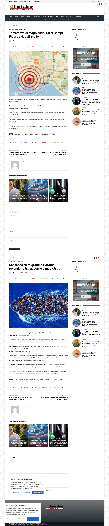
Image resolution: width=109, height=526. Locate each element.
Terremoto (52, 134)
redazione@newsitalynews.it (60, 515)
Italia (24, 29)
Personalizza (10, 519)
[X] (95, 1)
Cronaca (15, 25)
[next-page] (13, 205)
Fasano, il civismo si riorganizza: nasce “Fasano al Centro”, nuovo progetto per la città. (18, 198)
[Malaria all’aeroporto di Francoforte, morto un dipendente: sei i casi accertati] (76, 121)
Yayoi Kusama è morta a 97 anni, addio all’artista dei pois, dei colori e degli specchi (90, 112)
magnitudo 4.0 (25, 134)
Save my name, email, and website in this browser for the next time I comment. (31, 245)
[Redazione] (10, 41)
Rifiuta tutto (21, 519)
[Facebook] (91, 1)
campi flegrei (17, 134)
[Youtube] (99, 1)
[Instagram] (93, 1)
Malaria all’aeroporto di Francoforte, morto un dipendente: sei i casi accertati (89, 122)
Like (77, 34)
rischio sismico (44, 134)
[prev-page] (10, 205)
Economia (58, 193)
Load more (85, 129)
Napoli (31, 134)
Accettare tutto (33, 519)
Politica (18, 193)
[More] (63, 46)
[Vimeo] (97, 1)
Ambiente (18, 29)
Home (10, 25)
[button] (98, 17)
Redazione (16, 40)
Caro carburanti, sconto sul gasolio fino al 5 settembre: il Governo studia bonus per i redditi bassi (58, 198)
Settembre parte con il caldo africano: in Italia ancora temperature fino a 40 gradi (38, 198)
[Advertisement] (69, 8)
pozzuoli (37, 134)
